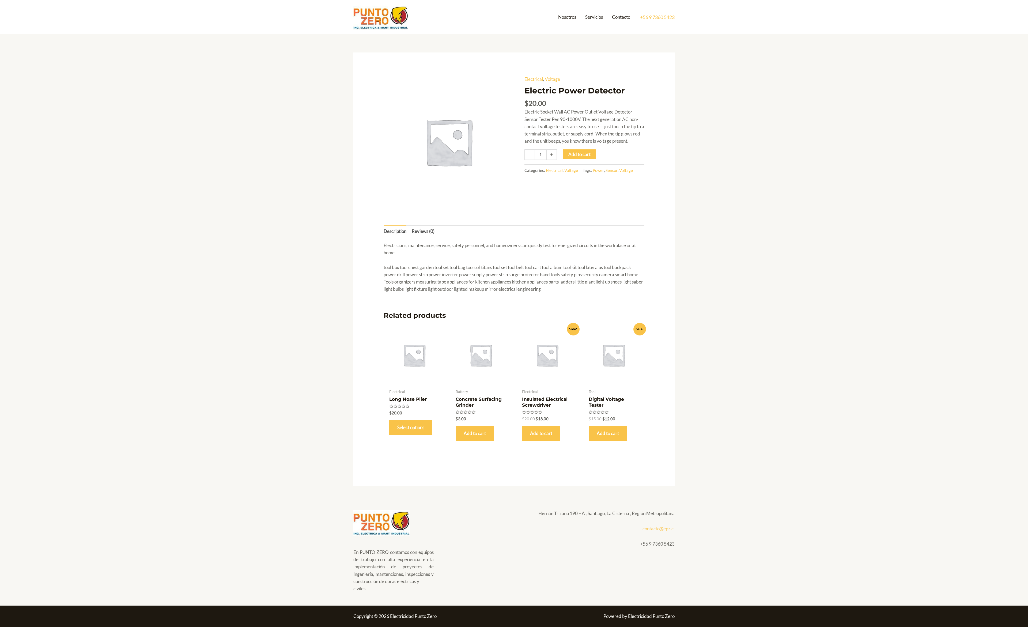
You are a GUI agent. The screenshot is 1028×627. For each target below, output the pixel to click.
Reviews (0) (423, 231)
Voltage (552, 79)
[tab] (395, 231)
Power (598, 170)
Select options (410, 427)
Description (395, 231)
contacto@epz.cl (658, 528)
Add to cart (579, 154)
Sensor (612, 170)
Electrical (533, 79)
